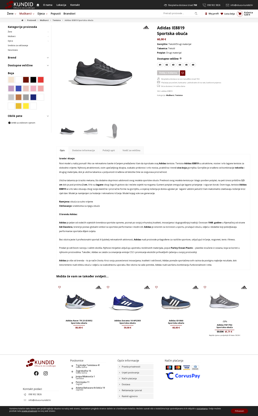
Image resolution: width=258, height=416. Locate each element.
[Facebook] (36, 375)
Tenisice (179, 95)
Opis (62, 150)
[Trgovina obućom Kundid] (20, 5)
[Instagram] (45, 375)
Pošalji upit (109, 150)
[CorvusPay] (183, 375)
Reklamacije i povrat (132, 390)
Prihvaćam (239, 411)
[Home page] (22, 20)
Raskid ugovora (129, 396)
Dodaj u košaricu (168, 72)
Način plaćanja (129, 378)
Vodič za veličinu (131, 150)
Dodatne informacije (83, 150)
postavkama (202, 408)
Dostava (126, 384)
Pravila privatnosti (131, 366)
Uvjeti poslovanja (130, 372)
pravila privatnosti (29, 411)
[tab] (62, 150)
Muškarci (170, 95)
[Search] (196, 13)
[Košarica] (240, 13)
